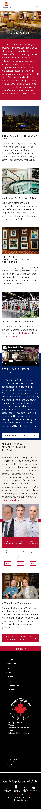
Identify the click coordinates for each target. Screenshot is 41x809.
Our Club (9, 659)
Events (8, 668)
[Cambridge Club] (6, 5)
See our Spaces (18, 435)
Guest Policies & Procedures (19, 638)
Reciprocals (10, 690)
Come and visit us (10, 500)
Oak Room (10, 681)
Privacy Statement (14, 794)
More (8, 563)
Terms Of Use (29, 794)
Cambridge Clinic (12, 685)
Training (9, 677)
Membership (11, 663)
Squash (9, 672)
